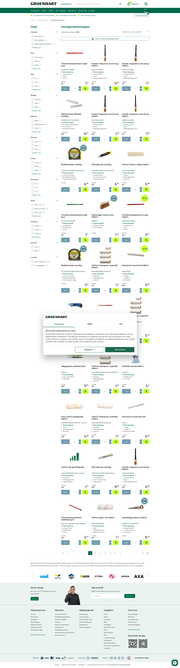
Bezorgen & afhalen (36, 624)
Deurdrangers (108, 640)
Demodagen (107, 624)
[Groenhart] (44, 3)
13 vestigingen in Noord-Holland (43, 15)
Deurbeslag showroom (61, 630)
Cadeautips (107, 648)
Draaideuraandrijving (109, 643)
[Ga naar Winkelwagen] (145, 4)
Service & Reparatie (60, 614)
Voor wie (33, 614)
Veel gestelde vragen (37, 630)
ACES (105, 630)
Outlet (51, 10)
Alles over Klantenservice (38, 634)
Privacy (57, 665)
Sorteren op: (127, 32)
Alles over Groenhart (134, 629)
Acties (44, 10)
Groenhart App (83, 614)
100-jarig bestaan (133, 619)
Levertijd (33, 257)
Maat (32, 74)
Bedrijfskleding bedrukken (62, 617)
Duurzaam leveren (60, 635)
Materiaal (34, 116)
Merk (32, 53)
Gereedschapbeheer (85, 627)
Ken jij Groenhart (133, 614)
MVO (105, 622)
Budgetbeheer (83, 624)
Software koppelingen (85, 622)
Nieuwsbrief (107, 619)
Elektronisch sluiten (109, 627)
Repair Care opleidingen (62, 624)
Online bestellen (84, 617)
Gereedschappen (42, 20)
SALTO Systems (108, 632)
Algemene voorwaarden (69, 665)
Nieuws (106, 617)
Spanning (34, 243)
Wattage (33, 95)
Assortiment (66, 4)
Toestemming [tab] (59, 324)
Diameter (34, 137)
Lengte (33, 158)
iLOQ (105, 635)
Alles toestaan (120, 349)
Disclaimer (81, 665)
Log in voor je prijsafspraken (107, 38)
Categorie (34, 32)
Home (32, 20)
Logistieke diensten (36, 627)
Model (33, 200)
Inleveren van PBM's (60, 619)
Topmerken (72, 10)
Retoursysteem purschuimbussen (65, 632)
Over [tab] (121, 324)
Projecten (58, 622)
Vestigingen (35, 10)
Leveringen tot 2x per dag (67, 15)
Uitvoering (34, 222)
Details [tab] (90, 324)
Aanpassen (88, 349)
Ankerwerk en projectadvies (112, 645)
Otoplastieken (59, 627)
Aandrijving (34, 179)
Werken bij (82, 10)
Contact (92, 10)
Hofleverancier (132, 622)
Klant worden (61, 10)
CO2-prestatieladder (134, 624)
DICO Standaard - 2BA (85, 619)
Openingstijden (35, 622)
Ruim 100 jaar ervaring (87, 15)
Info (65, 89)
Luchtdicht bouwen (109, 638)
